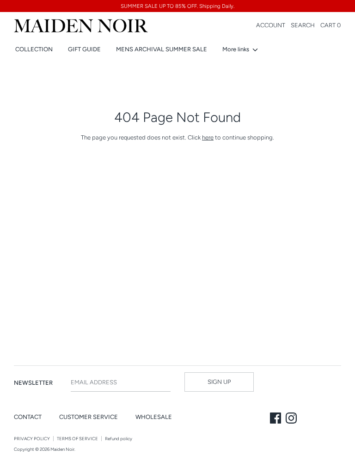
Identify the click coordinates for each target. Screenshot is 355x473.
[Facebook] (276, 418)
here (208, 137)
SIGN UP (219, 381)
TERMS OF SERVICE (77, 438)
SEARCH (303, 25)
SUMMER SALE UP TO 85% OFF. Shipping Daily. (177, 6)
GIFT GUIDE (84, 49)
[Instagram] (292, 418)
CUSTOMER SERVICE (88, 416)
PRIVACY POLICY (32, 438)
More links (236, 49)
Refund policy (118, 438)
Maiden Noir (62, 449)
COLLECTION (34, 49)
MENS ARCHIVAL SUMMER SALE (161, 49)
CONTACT (28, 416)
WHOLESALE (153, 416)
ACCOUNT (270, 25)
